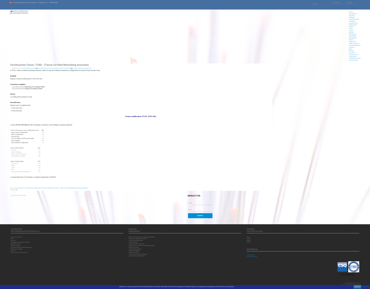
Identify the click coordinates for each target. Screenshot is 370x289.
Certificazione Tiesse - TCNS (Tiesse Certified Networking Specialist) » (67, 188)
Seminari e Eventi (354, 19)
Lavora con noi (353, 54)
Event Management (354, 45)
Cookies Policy (353, 60)
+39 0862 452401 (53, 2)
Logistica (351, 47)
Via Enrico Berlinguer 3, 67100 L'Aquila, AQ (25, 2)
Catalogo (351, 17)
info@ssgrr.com (43, 2)
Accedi (360, 3)
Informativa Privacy (355, 58)
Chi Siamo (352, 52)
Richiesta (351, 15)
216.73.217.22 (21, 195)
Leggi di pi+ (365, 286)
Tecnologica (353, 36)
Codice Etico (353, 56)
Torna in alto (14, 190)
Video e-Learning (354, 43)
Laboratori (352, 21)
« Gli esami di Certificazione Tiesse (36, 188)
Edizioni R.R (352, 41)
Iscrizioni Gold (353, 23)
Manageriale (352, 38)
